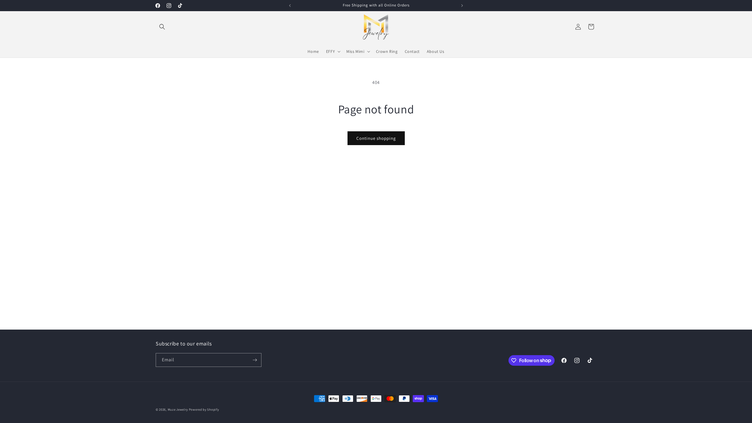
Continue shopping (376, 138)
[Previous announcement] (289, 5)
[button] (162, 26)
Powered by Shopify (204, 409)
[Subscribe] (254, 360)
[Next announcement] (462, 5)
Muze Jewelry (178, 409)
